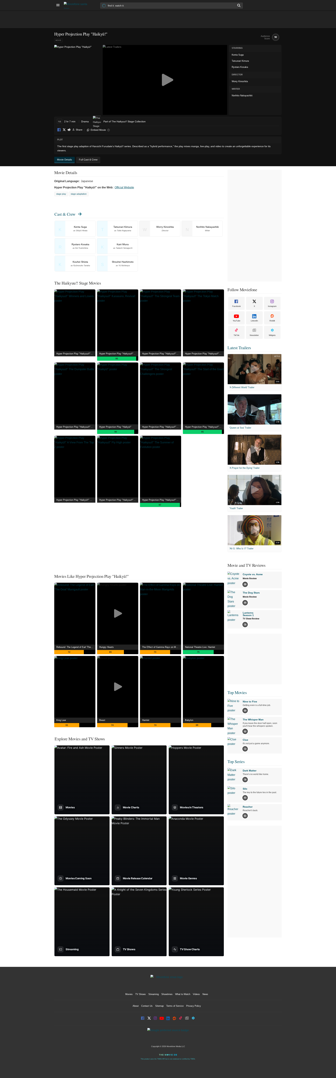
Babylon (189, 720)
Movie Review (250, 578)
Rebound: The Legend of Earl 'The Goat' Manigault (75, 647)
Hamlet (145, 720)
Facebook (59, 130)
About (136, 1006)
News (205, 994)
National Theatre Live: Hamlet (200, 647)
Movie (58, 40)
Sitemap (159, 1006)
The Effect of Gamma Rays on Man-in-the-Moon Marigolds (161, 647)
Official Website (124, 187)
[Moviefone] (77, 5)
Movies (129, 994)
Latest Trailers (239, 347)
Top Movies (237, 692)
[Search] (239, 5)
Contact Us (147, 1006)
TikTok (236, 335)
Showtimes (167, 994)
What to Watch (182, 994)
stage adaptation (79, 194)
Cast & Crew (64, 214)
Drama (85, 121)
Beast (102, 720)
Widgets (272, 335)
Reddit (69, 130)
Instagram (272, 306)
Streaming (153, 994)
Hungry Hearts (106, 647)
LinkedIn (254, 321)
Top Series (235, 761)
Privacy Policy (193, 1006)
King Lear (61, 720)
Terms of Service (175, 1006)
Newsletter (254, 335)
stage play (61, 194)
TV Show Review (251, 618)
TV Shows (140, 994)
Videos (196, 994)
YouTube (236, 321)
